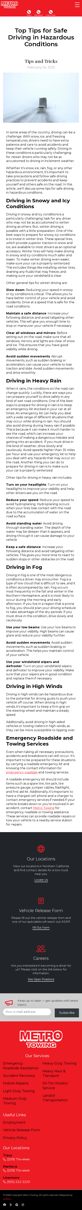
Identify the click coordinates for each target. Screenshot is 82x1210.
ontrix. (7, 1198)
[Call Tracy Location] (29, 12)
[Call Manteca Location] (38, 12)
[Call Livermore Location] (51, 12)
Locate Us (41, 880)
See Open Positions (41, 979)
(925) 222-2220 (18, 1182)
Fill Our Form (41, 927)
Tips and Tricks (41, 61)
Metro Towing (44, 808)
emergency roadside (22, 772)
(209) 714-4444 (18, 1159)
